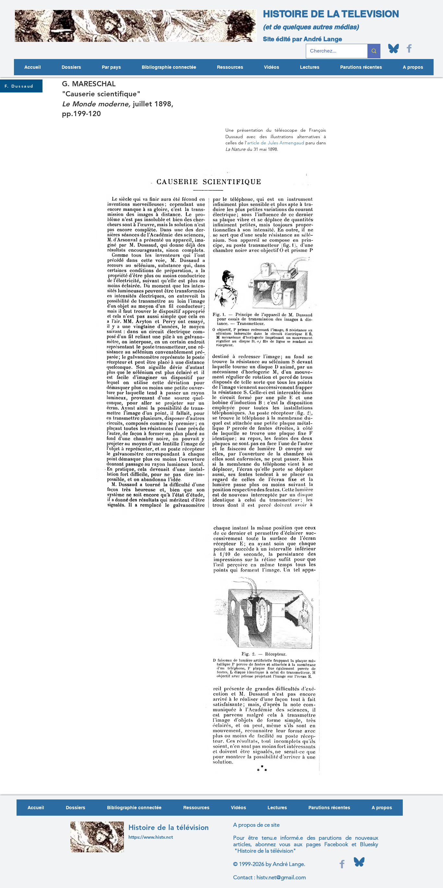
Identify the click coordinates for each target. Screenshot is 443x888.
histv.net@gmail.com (281, 877)
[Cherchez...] (373, 51)
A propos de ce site (256, 825)
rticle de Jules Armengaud (276, 143)
